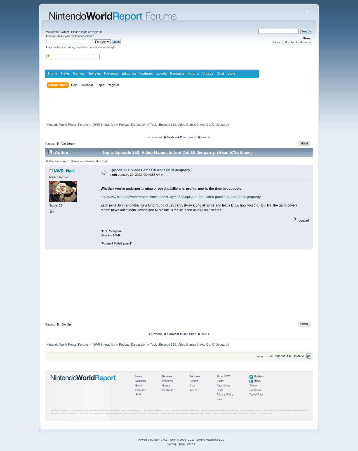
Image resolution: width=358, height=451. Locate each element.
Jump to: (261, 356)
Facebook (255, 390)
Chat (220, 73)
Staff (138, 394)
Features (146, 73)
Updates (259, 376)
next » (205, 137)
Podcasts (177, 73)
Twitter (253, 385)
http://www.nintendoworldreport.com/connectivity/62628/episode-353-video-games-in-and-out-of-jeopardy (181, 197)
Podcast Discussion (182, 137)
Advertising (223, 385)
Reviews (94, 73)
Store (231, 73)
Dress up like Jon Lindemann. (292, 42)
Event (138, 385)
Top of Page (256, 394)
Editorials (129, 73)
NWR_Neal (64, 170)
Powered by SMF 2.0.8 (153, 439)
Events (161, 73)
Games (78, 73)
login (84, 32)
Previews (111, 73)
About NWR (224, 376)
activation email (82, 36)
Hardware (167, 390)
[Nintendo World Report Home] (83, 384)
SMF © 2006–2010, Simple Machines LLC (197, 439)
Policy (220, 380)
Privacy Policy (225, 394)
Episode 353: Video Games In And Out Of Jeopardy (150, 170)
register (97, 32)
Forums (193, 73)
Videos (207, 73)
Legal (220, 390)
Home (52, 73)
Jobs (219, 399)
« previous (155, 137)
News (65, 73)
